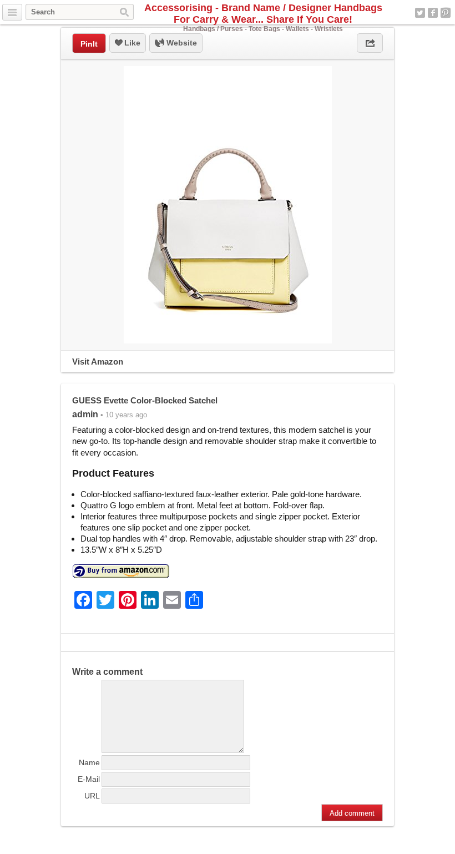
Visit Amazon (97, 361)
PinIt (89, 43)
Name (89, 762)
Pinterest (445, 12)
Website (180, 42)
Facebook (432, 12)
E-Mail (89, 779)
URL (92, 795)
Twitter (420, 12)
